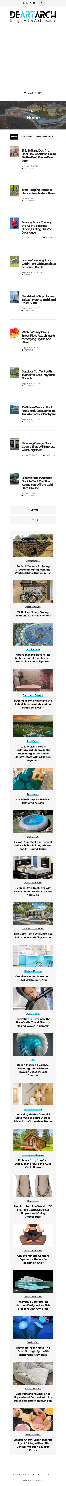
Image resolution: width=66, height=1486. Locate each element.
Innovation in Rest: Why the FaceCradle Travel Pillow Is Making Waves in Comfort (33, 1022)
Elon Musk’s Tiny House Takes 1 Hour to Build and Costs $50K (38, 300)
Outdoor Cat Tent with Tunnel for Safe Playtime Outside (38, 375)
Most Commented (44, 137)
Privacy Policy (31, 1474)
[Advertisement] (33, 55)
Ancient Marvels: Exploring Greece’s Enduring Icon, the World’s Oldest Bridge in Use (33, 570)
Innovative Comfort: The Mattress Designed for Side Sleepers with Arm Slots (33, 1305)
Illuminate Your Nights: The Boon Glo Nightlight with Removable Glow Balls (33, 1351)
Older (31, 519)
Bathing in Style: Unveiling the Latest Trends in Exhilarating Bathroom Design (33, 704)
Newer (35, 510)
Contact (46, 1474)
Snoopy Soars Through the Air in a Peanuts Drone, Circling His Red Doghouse (36, 227)
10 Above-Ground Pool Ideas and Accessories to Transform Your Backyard (38, 411)
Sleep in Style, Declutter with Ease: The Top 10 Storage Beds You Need (33, 891)
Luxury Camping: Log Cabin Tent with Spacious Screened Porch (38, 264)
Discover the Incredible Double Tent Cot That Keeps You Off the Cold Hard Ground (37, 483)
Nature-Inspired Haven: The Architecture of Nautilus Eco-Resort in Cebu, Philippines (33, 658)
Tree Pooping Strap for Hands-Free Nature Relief (38, 191)
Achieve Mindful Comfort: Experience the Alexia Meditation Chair (33, 1259)
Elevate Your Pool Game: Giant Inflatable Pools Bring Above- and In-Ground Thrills (33, 846)
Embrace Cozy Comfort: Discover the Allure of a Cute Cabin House (33, 1164)
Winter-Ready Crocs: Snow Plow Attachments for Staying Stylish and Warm (38, 337)
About (16, 1474)
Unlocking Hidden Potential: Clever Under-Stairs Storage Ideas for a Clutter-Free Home (33, 1118)
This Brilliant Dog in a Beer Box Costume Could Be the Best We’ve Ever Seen (38, 155)
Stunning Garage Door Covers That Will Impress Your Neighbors (38, 446)
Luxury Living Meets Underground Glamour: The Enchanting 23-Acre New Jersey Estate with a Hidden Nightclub (33, 753)
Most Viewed (26, 137)
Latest (14, 137)
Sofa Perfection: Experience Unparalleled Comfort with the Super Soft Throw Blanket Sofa (33, 1397)
